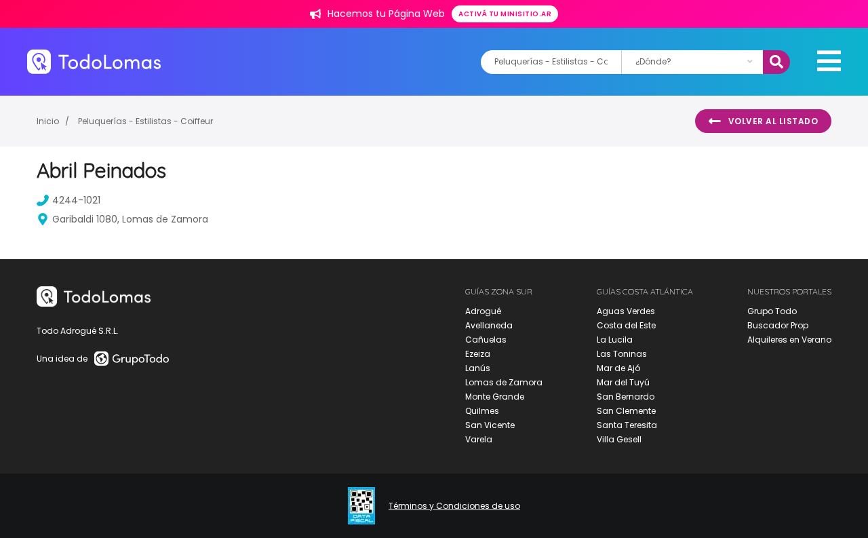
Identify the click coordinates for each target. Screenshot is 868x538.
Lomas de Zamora (503, 382)
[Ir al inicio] (94, 61)
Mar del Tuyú (623, 382)
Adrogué (483, 311)
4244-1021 (76, 200)
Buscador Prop (777, 325)
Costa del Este (626, 325)
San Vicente (490, 425)
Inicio (48, 121)
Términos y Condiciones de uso (454, 506)
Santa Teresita (627, 425)
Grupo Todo (772, 311)
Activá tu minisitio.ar (504, 14)
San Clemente (626, 411)
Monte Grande (494, 396)
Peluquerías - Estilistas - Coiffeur (145, 121)
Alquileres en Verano (789, 339)
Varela (478, 439)
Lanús (477, 368)
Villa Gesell (619, 439)
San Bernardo (625, 396)
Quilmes (482, 411)
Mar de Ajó (618, 368)
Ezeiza (477, 354)
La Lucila (615, 339)
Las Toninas (622, 354)
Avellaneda (489, 325)
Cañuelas (486, 339)
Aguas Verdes (626, 311)
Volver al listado (773, 121)
